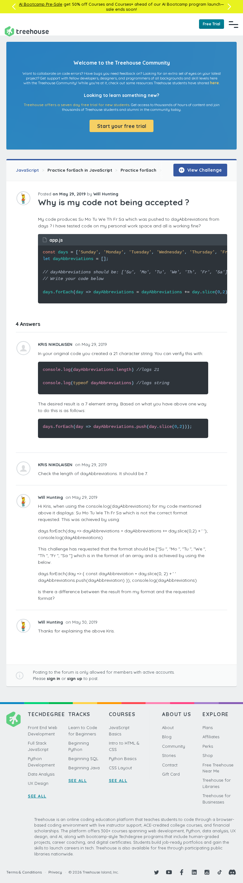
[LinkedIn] (194, 872)
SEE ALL (37, 795)
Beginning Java (84, 767)
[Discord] (232, 872)
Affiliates (210, 736)
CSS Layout (120, 767)
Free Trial (211, 24)
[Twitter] (156, 872)
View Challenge (204, 170)
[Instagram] (206, 872)
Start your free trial (121, 126)
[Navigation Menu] (233, 24)
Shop (207, 755)
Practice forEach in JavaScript (79, 170)
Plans (207, 727)
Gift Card (171, 774)
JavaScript (27, 170)
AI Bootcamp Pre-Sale (40, 4)
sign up (74, 678)
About (168, 727)
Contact (170, 764)
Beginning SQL (83, 758)
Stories (169, 755)
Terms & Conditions (24, 872)
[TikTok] (219, 872)
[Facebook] (181, 872)
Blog (166, 736)
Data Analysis (41, 774)
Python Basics (122, 758)
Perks (207, 746)
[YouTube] (169, 872)
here (214, 82)
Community (173, 746)
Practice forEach (138, 170)
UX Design (38, 783)
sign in (53, 678)
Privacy (55, 872)
